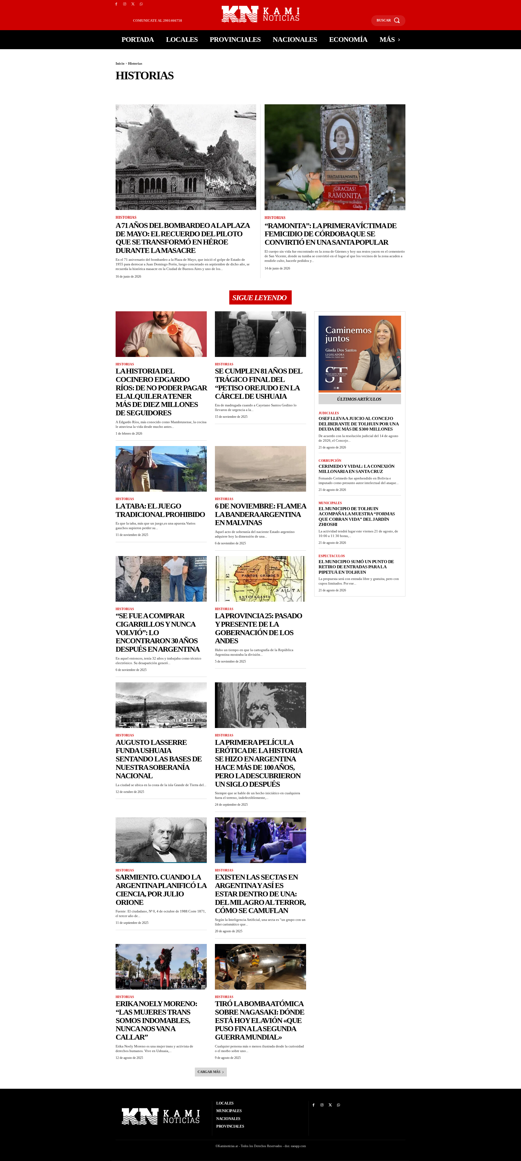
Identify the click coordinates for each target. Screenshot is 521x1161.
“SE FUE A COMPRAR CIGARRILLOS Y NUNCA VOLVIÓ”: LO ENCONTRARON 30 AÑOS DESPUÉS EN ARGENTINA (157, 632)
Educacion (415, 89)
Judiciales (329, 413)
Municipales (330, 503)
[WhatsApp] (141, 4)
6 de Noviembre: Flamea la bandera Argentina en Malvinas (260, 514)
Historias (126, 217)
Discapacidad (352, 89)
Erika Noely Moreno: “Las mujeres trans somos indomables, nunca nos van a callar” (156, 1020)
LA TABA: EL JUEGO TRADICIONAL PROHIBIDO (160, 510)
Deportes (325, 89)
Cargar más (209, 1072)
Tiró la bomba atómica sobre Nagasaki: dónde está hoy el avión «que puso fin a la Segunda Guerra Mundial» (259, 1020)
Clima (192, 89)
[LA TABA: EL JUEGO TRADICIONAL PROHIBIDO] (161, 469)
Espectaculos (443, 89)
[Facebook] (116, 4)
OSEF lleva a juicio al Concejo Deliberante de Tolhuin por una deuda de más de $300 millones (359, 424)
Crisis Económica (296, 89)
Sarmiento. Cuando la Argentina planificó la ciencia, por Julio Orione (161, 889)
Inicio (120, 63)
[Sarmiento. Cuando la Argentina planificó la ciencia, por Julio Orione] (161, 840)
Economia (391, 89)
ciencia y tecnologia (162, 89)
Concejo (239, 89)
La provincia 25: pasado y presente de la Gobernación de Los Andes (258, 628)
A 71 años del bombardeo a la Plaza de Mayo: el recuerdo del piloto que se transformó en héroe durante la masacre (183, 238)
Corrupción (263, 89)
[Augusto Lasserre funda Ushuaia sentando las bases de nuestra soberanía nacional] (161, 705)
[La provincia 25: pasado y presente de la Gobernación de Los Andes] (260, 579)
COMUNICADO (215, 89)
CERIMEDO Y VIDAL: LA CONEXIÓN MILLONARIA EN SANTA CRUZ (357, 469)
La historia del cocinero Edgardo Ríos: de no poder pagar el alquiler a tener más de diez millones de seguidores (161, 392)
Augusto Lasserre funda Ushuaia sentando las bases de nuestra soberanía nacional (159, 759)
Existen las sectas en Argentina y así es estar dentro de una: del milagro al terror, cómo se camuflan (260, 894)
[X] (133, 4)
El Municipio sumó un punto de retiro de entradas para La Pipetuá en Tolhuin (356, 567)
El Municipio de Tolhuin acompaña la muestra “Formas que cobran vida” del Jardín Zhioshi (357, 516)
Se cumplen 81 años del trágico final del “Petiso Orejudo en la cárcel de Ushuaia (258, 383)
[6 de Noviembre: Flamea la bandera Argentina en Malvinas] (260, 469)
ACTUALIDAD (127, 89)
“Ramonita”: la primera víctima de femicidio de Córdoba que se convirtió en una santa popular (330, 234)
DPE (373, 89)
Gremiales (494, 89)
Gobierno (469, 89)
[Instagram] (125, 4)
